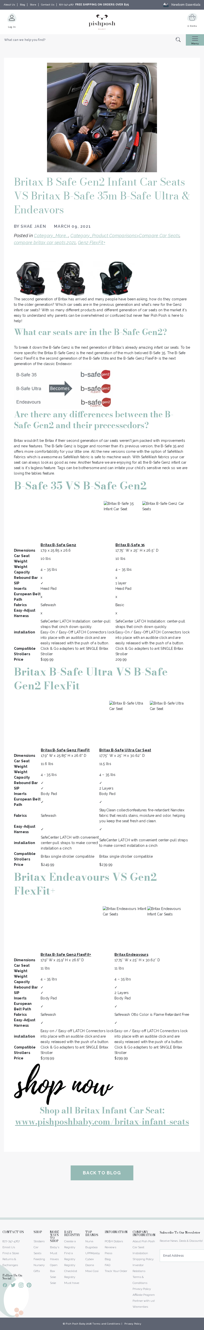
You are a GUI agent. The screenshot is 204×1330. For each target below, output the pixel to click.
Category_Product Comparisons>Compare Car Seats (125, 235)
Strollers (39, 1241)
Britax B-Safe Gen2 (58, 545)
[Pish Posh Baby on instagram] (21, 1286)
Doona (89, 1265)
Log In (12, 27)
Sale (53, 1283)
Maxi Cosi (92, 1271)
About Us (9, 4)
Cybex (89, 1259)
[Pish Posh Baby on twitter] (13, 1286)
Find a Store (10, 1253)
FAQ (107, 1265)
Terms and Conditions (106, 1323)
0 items (192, 26)
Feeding (39, 1259)
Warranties (140, 1306)
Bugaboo (91, 1247)
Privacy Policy (142, 1289)
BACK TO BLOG (102, 1172)
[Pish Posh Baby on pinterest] (29, 1286)
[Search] (181, 40)
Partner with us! (144, 1300)
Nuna (89, 1241)
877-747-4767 (66, 4)
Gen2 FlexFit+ (91, 242)
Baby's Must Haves (54, 1253)
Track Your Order (116, 1271)
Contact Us (47, 4)
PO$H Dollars (114, 1241)
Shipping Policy (143, 1259)
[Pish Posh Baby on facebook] (4, 1286)
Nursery (39, 1265)
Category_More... (51, 235)
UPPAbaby (92, 1253)
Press (108, 1253)
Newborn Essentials (185, 4)
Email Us (8, 1247)
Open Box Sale (53, 1271)
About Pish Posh (144, 1241)
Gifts (37, 1271)
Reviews (110, 1247)
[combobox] (93, 40)
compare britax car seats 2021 (45, 242)
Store (33, 4)
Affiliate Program (144, 1295)
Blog (22, 4)
